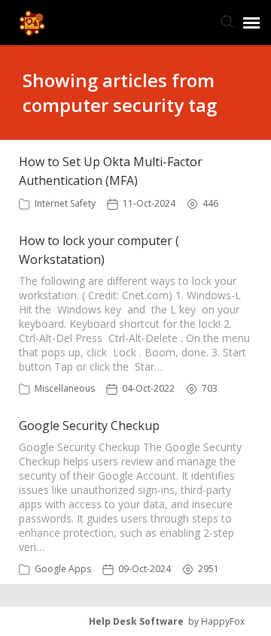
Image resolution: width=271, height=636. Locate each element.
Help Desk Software (136, 621)
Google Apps (63, 568)
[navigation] (251, 22)
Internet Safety (65, 203)
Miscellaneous (65, 388)
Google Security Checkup (89, 425)
